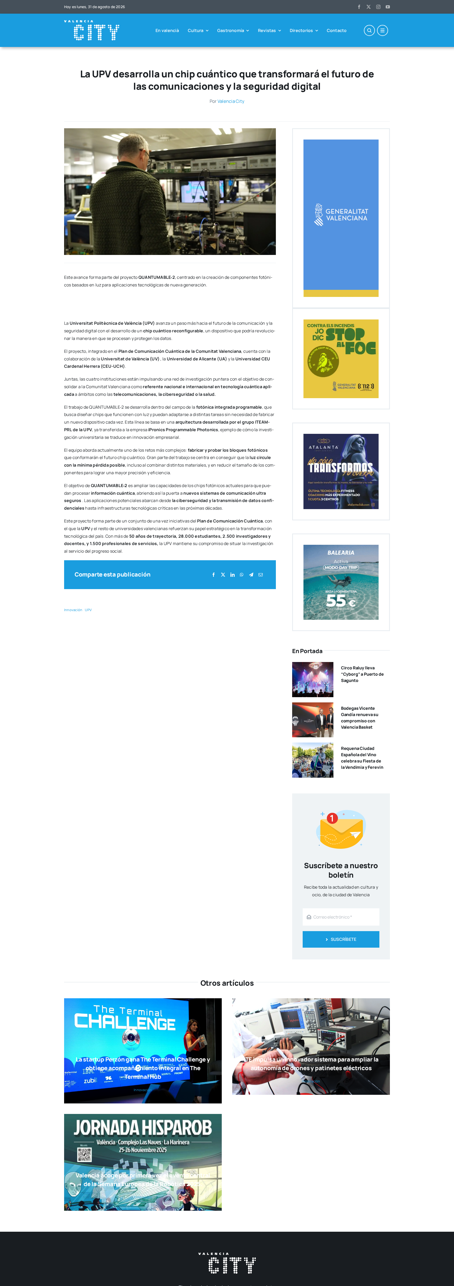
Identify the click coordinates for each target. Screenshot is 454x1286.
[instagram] (378, 7)
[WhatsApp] (241, 575)
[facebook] (359, 7)
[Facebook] (213, 575)
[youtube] (388, 7)
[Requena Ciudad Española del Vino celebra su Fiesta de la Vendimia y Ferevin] (312, 746)
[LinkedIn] (232, 575)
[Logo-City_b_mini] (91, 22)
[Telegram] (251, 575)
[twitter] (369, 7)
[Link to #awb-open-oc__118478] (369, 30)
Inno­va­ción (73, 609)
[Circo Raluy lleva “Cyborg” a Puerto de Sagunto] (312, 666)
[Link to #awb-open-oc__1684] (382, 30)
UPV (88, 609)
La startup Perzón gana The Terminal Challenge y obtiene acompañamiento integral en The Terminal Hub (143, 1068)
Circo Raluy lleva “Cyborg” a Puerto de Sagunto (362, 674)
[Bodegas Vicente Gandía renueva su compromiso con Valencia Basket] (312, 706)
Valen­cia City (231, 101)
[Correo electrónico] (260, 575)
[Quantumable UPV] (170, 130)
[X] (223, 575)
